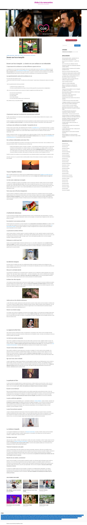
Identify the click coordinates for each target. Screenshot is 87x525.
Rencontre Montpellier (66, 156)
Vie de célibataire (26, 55)
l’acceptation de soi (35, 127)
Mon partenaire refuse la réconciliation (13, 505)
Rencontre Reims (65, 161)
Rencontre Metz (65, 188)
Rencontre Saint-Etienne (66, 163)
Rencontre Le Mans (65, 178)
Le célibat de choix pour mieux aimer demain (70, 100)
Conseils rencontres (10, 55)
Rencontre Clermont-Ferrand (67, 176)
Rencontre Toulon (65, 166)
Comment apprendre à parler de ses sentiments (70, 125)
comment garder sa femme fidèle (26, 515)
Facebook (9, 9)
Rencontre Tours (65, 181)
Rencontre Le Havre (65, 165)
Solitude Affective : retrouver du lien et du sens (70, 113)
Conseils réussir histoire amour (79, 515)
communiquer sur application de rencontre (55, 515)
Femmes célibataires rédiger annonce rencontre (64, 516)
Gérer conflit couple (19, 55)
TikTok (30, 9)
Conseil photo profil (71, 515)
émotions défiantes (38, 400)
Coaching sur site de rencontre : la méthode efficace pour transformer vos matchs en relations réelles (71, 108)
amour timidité (12, 515)
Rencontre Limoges (65, 186)
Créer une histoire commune (67, 81)
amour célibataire (6, 515)
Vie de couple (32, 55)
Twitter (14, 9)
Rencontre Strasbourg (66, 151)
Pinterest (25, 9)
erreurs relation (38, 516)
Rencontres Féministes (43, 490)
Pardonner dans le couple (43, 505)
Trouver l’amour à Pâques (27, 505)
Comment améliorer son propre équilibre (69, 105)
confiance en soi (43, 69)
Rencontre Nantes (65, 153)
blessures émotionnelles (30, 431)
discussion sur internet (4, 516)
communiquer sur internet (64, 515)
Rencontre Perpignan (66, 190)
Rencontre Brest (65, 180)
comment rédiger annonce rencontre (36, 515)
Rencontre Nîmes (65, 173)
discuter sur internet (10, 516)
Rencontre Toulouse (65, 148)
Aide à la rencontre (43, 2)
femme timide (73, 516)
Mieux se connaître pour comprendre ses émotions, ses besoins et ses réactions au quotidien (69, 86)
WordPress (18, 523)
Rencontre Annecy (65, 185)
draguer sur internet (32, 516)
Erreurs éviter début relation (44, 516)
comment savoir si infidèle (45, 515)
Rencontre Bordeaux (66, 155)
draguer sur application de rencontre (24, 516)
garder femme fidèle (78, 516)
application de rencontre (17, 515)
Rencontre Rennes (65, 160)
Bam (22, 523)
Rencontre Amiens (65, 183)
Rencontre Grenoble (65, 168)
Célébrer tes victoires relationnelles (68, 83)
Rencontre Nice (65, 150)
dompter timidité (16, 516)
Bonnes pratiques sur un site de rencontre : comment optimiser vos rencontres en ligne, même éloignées (71, 135)
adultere (2, 515)
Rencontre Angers (65, 171)
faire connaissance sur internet (53, 516)
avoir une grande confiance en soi (23, 70)
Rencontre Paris (65, 143)
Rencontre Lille (65, 158)
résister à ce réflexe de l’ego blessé (20, 441)
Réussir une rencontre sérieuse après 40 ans (70, 71)
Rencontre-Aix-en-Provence (67, 175)
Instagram (20, 9)
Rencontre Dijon (65, 170)
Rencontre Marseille (65, 145)
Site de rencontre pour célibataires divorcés (70, 63)
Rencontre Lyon (65, 146)
